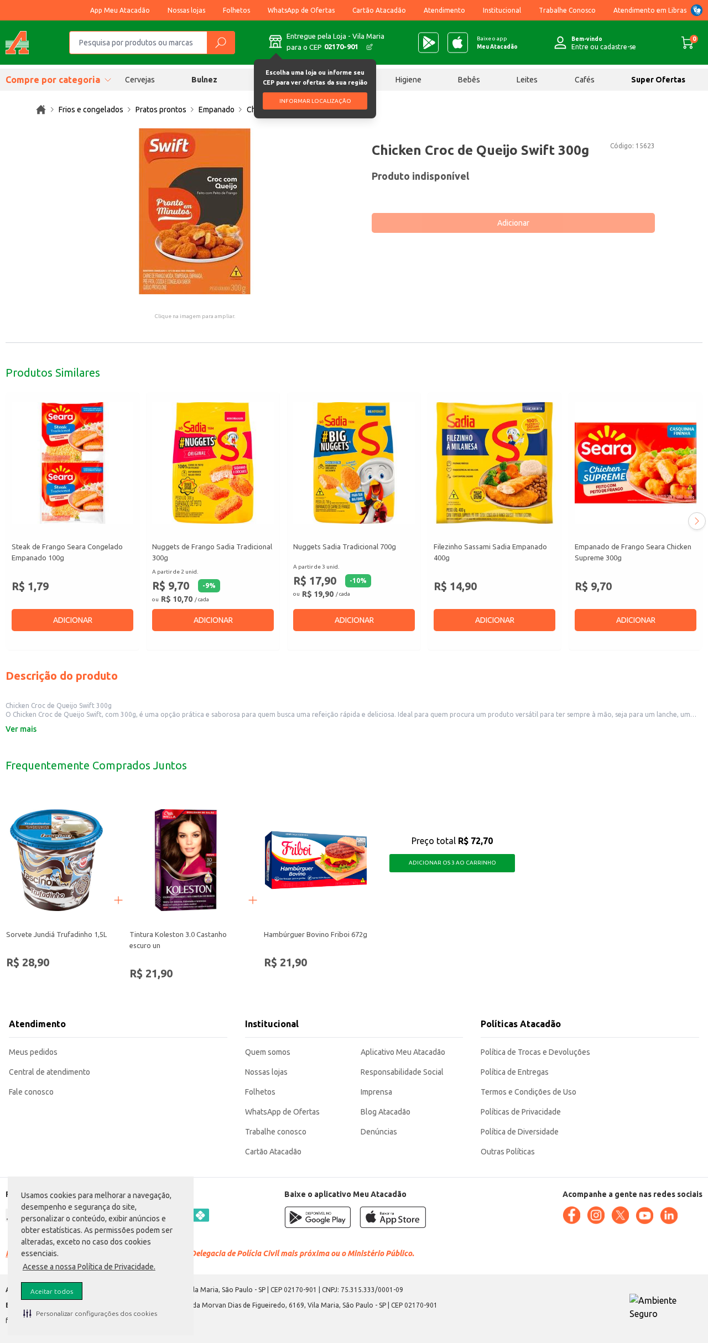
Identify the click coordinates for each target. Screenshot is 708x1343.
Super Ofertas (658, 79)
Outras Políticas (508, 1151)
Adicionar (513, 222)
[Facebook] (571, 1215)
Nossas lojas (186, 10)
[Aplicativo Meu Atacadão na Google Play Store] (428, 42)
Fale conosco (31, 1091)
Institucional (502, 10)
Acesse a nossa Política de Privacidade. (89, 1266)
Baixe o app (497, 42)
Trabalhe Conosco (567, 10)
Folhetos (236, 10)
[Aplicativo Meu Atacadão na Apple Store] (457, 42)
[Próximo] (697, 521)
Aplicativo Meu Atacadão (403, 1052)
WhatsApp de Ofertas (301, 10)
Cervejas (140, 79)
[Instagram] (596, 1215)
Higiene (408, 79)
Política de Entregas (515, 1072)
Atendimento (444, 10)
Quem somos (267, 1052)
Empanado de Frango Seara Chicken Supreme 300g (633, 552)
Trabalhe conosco (275, 1131)
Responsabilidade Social (402, 1072)
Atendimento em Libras (649, 10)
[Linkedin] (669, 1216)
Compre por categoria (53, 80)
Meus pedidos (33, 1052)
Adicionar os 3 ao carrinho (452, 863)
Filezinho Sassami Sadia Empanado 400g (490, 552)
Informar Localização (315, 101)
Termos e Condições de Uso (528, 1091)
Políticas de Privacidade (521, 1111)
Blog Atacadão (385, 1111)
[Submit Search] (221, 43)
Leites (527, 79)
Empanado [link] (217, 109)
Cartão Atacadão (379, 10)
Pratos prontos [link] (161, 109)
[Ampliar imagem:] (195, 211)
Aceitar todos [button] (51, 1291)
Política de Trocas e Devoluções (535, 1052)
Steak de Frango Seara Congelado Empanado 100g (67, 552)
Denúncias (379, 1131)
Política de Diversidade (520, 1131)
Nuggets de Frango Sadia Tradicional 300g (212, 552)
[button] (90, 1313)
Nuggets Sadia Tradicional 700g (344, 546)
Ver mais (21, 729)
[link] (40, 109)
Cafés (585, 79)
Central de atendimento (49, 1072)
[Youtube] (644, 1216)
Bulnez (204, 79)
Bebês (469, 79)
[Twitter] (620, 1215)
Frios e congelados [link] (91, 109)
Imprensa (376, 1091)
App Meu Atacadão (120, 10)
